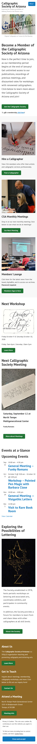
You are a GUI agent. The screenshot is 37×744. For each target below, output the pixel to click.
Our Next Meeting (11, 230)
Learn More (8, 350)
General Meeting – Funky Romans (21, 467)
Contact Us (8, 688)
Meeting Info (9, 713)
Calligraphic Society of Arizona (14, 4)
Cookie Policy (19, 734)
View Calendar (7, 516)
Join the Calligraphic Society (15, 106)
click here (20, 112)
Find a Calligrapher (11, 173)
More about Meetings (14, 436)
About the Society (13, 631)
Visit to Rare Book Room (20, 509)
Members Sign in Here (12, 291)
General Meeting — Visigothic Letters (21, 497)
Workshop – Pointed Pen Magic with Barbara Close (21, 484)
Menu (32, 4)
